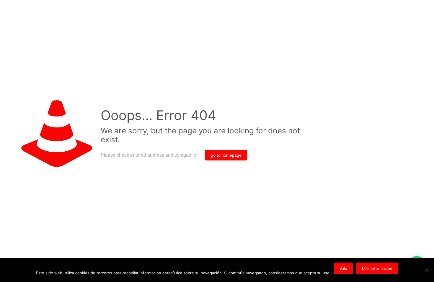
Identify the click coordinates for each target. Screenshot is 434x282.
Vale (343, 268)
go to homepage (226, 155)
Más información (377, 268)
